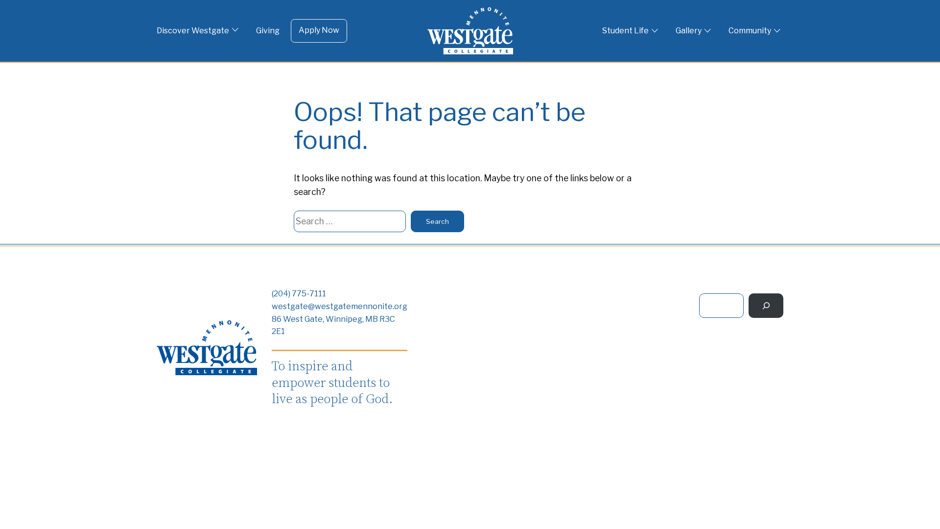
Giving (268, 30)
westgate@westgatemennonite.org (339, 306)
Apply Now (319, 30)
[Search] (766, 305)
